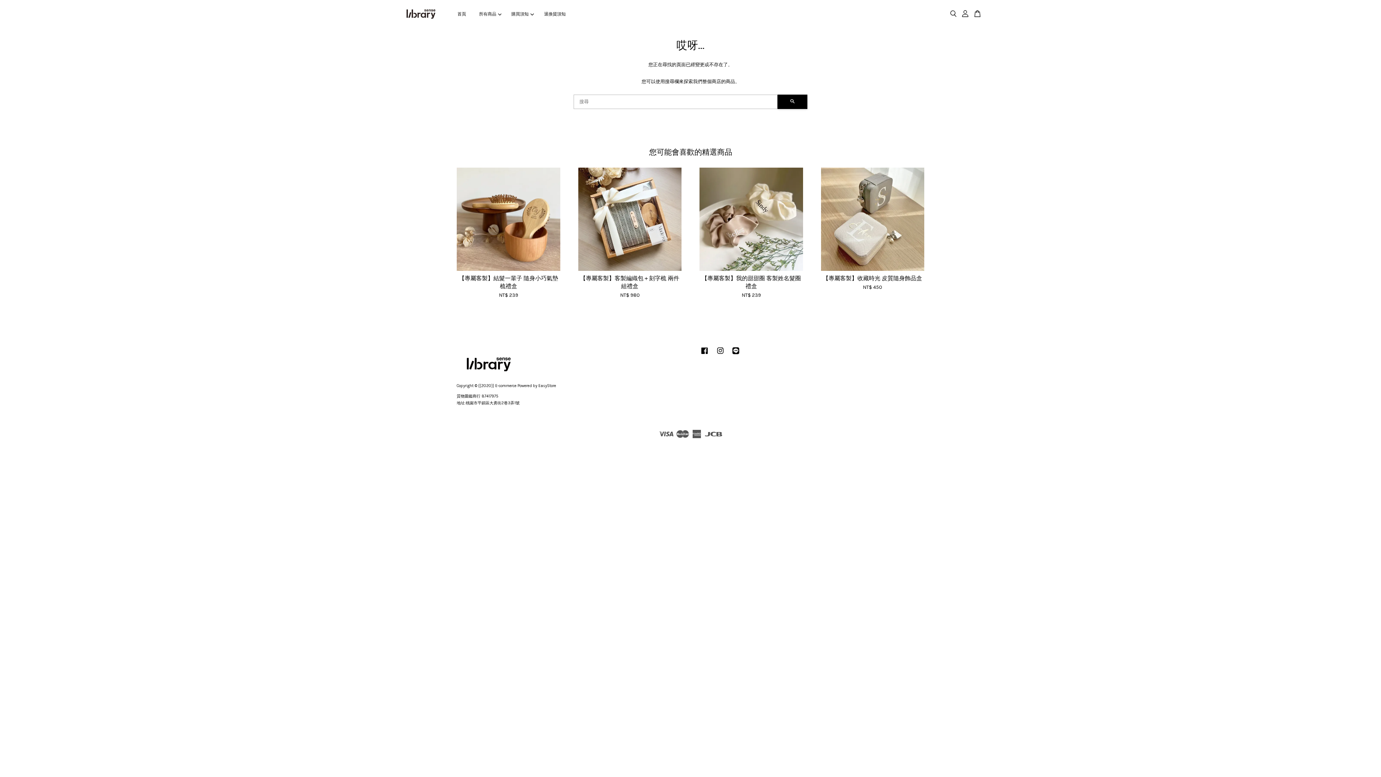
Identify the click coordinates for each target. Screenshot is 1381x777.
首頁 (461, 14)
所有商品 (487, 14)
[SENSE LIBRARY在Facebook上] (704, 354)
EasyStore (547, 385)
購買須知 (520, 14)
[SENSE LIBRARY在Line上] (736, 354)
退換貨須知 (555, 14)
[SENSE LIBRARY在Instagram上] (720, 354)
